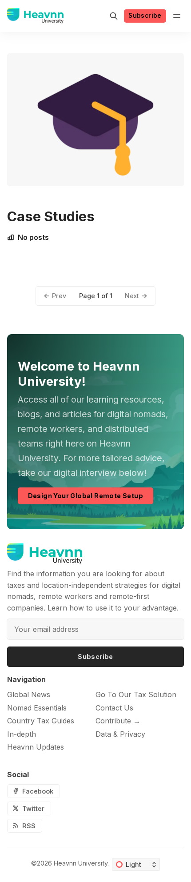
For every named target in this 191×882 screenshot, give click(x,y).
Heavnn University (80, 863)
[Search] (114, 16)
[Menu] (177, 16)
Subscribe (145, 15)
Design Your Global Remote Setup (85, 495)
